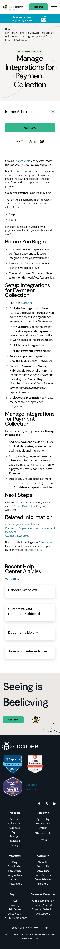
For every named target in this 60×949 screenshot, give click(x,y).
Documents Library (23, 632)
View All (11, 579)
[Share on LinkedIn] (35, 141)
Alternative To (43, 833)
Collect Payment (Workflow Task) (23, 524)
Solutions (43, 812)
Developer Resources (43, 894)
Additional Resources (17, 535)
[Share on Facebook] (26, 141)
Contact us (47, 542)
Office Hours (35, 549)
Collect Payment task (25, 506)
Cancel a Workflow (22, 590)
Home (8, 29)
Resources (15, 855)
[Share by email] (42, 141)
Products (14, 812)
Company (43, 855)
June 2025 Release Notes (27, 651)
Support (14, 894)
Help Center (11, 36)
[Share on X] (30, 141)
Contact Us (30, 127)
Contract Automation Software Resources (28, 32)
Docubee (26, 303)
